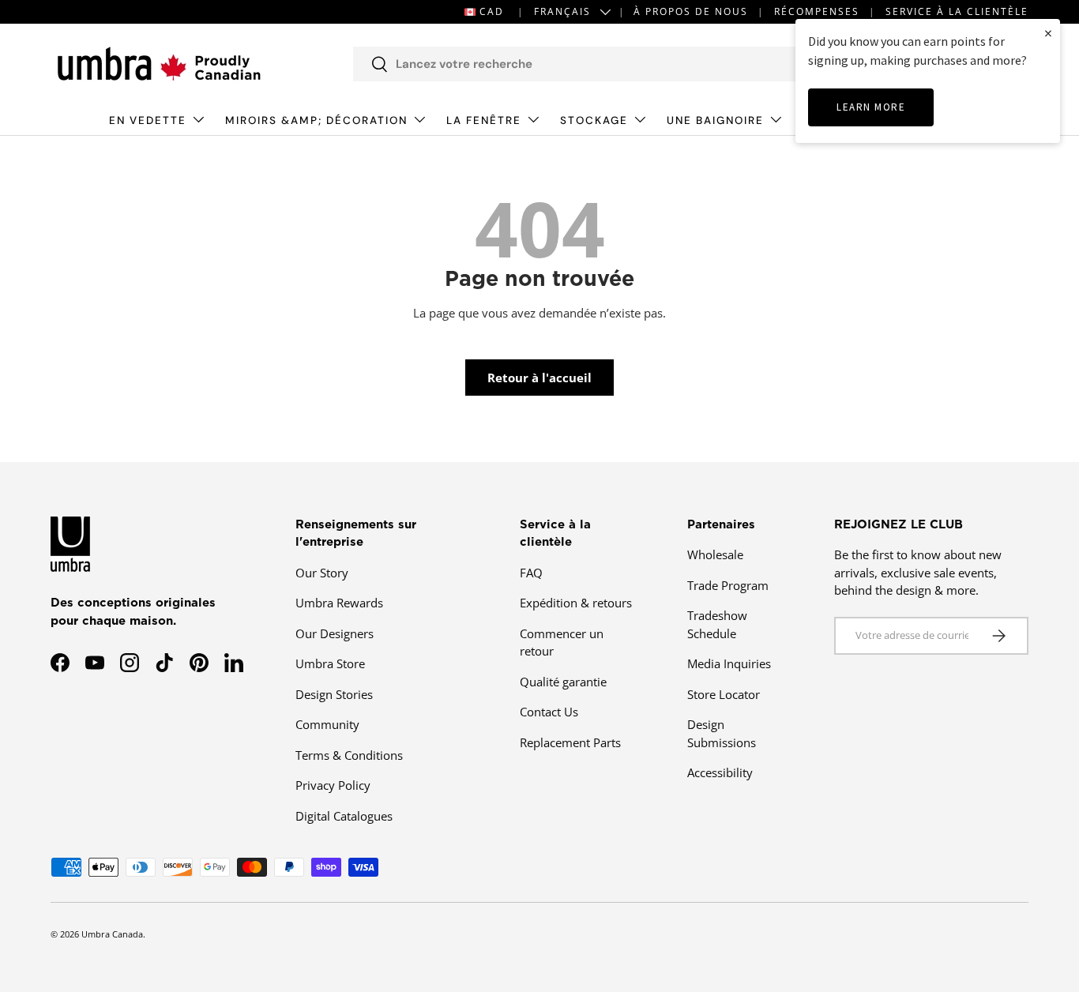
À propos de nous (690, 11)
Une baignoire (715, 120)
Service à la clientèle (956, 11)
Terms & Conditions (349, 755)
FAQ (531, 573)
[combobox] (595, 64)
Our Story (321, 573)
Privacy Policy (332, 785)
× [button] (1048, 33)
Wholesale (715, 554)
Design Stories (334, 694)
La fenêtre (483, 120)
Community (327, 724)
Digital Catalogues (344, 816)
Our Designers (334, 633)
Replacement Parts (570, 742)
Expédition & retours (576, 603)
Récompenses (816, 11)
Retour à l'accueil (539, 377)
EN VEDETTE (147, 120)
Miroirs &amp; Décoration (316, 120)
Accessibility (720, 772)
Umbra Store (330, 663)
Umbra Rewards (339, 603)
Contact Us (549, 712)
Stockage (594, 120)
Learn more (871, 107)
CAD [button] (492, 11)
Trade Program (728, 585)
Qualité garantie (563, 682)
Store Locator (723, 694)
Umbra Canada (112, 934)
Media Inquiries (729, 663)
